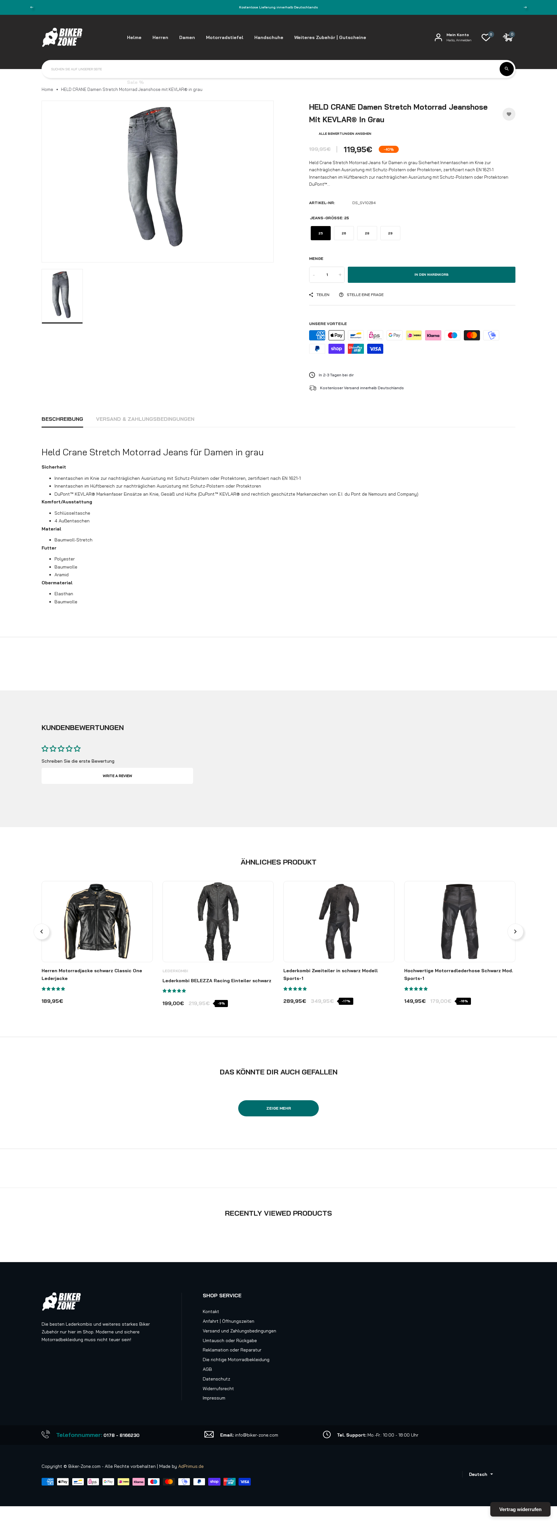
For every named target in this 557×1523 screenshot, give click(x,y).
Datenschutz (216, 1379)
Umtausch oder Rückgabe (230, 1340)
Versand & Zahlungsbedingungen (145, 419)
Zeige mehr (278, 1108)
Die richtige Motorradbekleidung (236, 1359)
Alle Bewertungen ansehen (345, 134)
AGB (207, 1369)
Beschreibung (62, 419)
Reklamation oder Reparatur (232, 1350)
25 (320, 233)
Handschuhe (268, 37)
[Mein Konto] (438, 37)
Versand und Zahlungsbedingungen (239, 1331)
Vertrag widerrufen (520, 1509)
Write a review (117, 776)
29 (390, 233)
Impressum (214, 1398)
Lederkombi (175, 970)
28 (367, 233)
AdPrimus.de (191, 1466)
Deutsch (478, 1474)
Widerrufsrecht (218, 1388)
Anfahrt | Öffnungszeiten (228, 1321)
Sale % (135, 82)
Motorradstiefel (224, 37)
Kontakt (211, 1311)
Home (47, 89)
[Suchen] (507, 69)
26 (344, 233)
